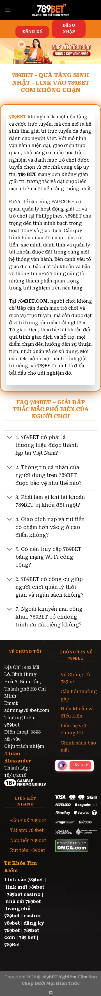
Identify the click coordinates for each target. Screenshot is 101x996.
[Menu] (7, 10)
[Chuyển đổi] (9, 438)
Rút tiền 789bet (27, 850)
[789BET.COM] (50, 10)
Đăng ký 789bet (28, 820)
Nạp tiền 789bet (28, 840)
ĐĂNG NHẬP (69, 28)
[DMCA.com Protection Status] (72, 845)
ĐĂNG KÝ (32, 31)
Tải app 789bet (27, 830)
